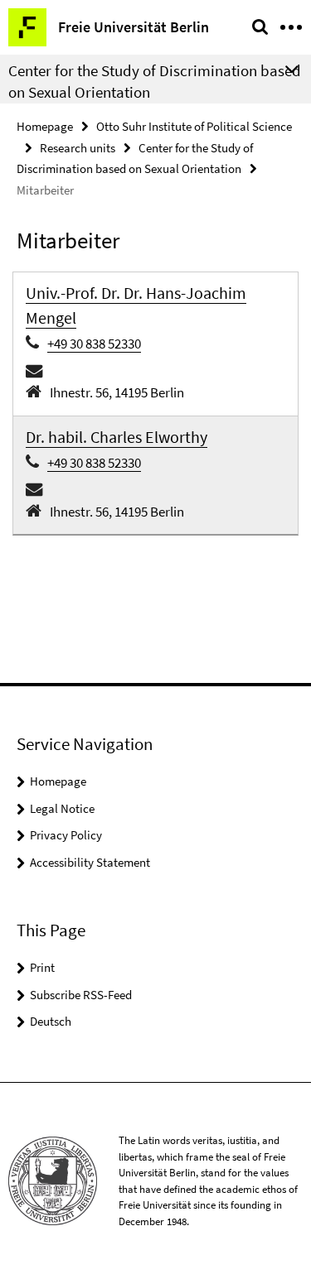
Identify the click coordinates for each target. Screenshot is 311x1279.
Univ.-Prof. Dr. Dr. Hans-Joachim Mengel (136, 305)
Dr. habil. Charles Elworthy (116, 436)
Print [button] (42, 967)
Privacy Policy (66, 835)
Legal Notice (62, 808)
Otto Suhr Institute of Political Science (194, 126)
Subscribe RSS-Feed (81, 995)
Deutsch (50, 1021)
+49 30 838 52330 (94, 343)
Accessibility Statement (90, 862)
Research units (77, 148)
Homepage (45, 126)
